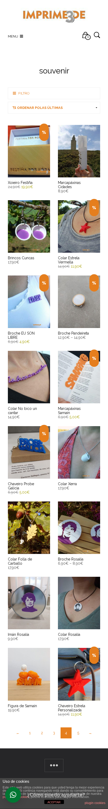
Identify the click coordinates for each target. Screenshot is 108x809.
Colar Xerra (67, 484)
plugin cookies (95, 803)
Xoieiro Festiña (20, 183)
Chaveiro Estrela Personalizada (71, 708)
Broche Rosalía (70, 559)
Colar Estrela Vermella (68, 260)
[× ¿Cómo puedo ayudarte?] (13, 795)
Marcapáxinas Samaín (69, 410)
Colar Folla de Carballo (20, 561)
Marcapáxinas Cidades (69, 185)
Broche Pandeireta (73, 333)
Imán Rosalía (18, 634)
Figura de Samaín (22, 706)
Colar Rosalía (69, 634)
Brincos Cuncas (21, 258)
